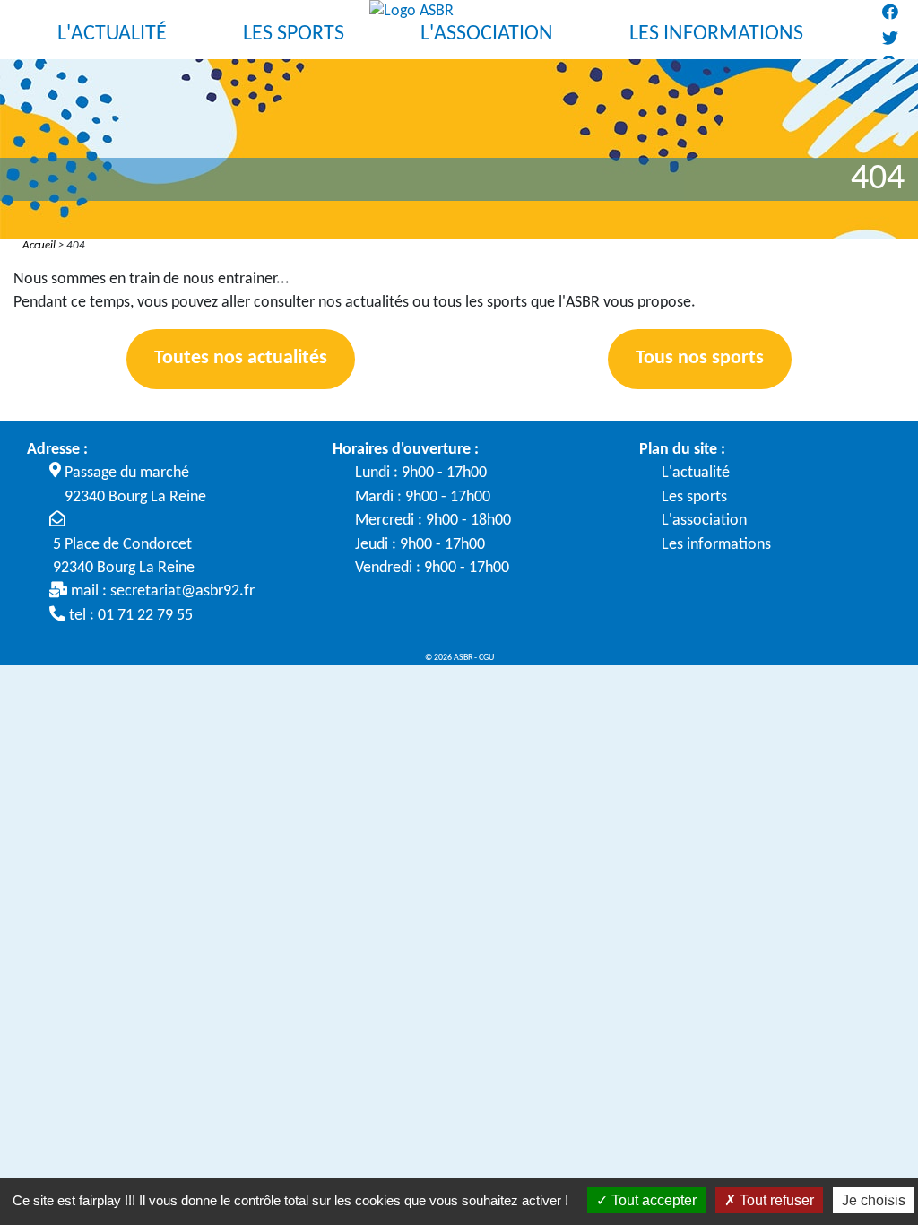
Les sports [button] (293, 34)
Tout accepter (652, 1200)
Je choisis (873, 1200)
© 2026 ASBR (449, 658)
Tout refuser (775, 1200)
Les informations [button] (716, 34)
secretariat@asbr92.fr (182, 591)
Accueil (39, 245)
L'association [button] (486, 34)
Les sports (694, 497)
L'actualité (696, 473)
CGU (486, 658)
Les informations (716, 544)
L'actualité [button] (112, 34)
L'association (704, 520)
